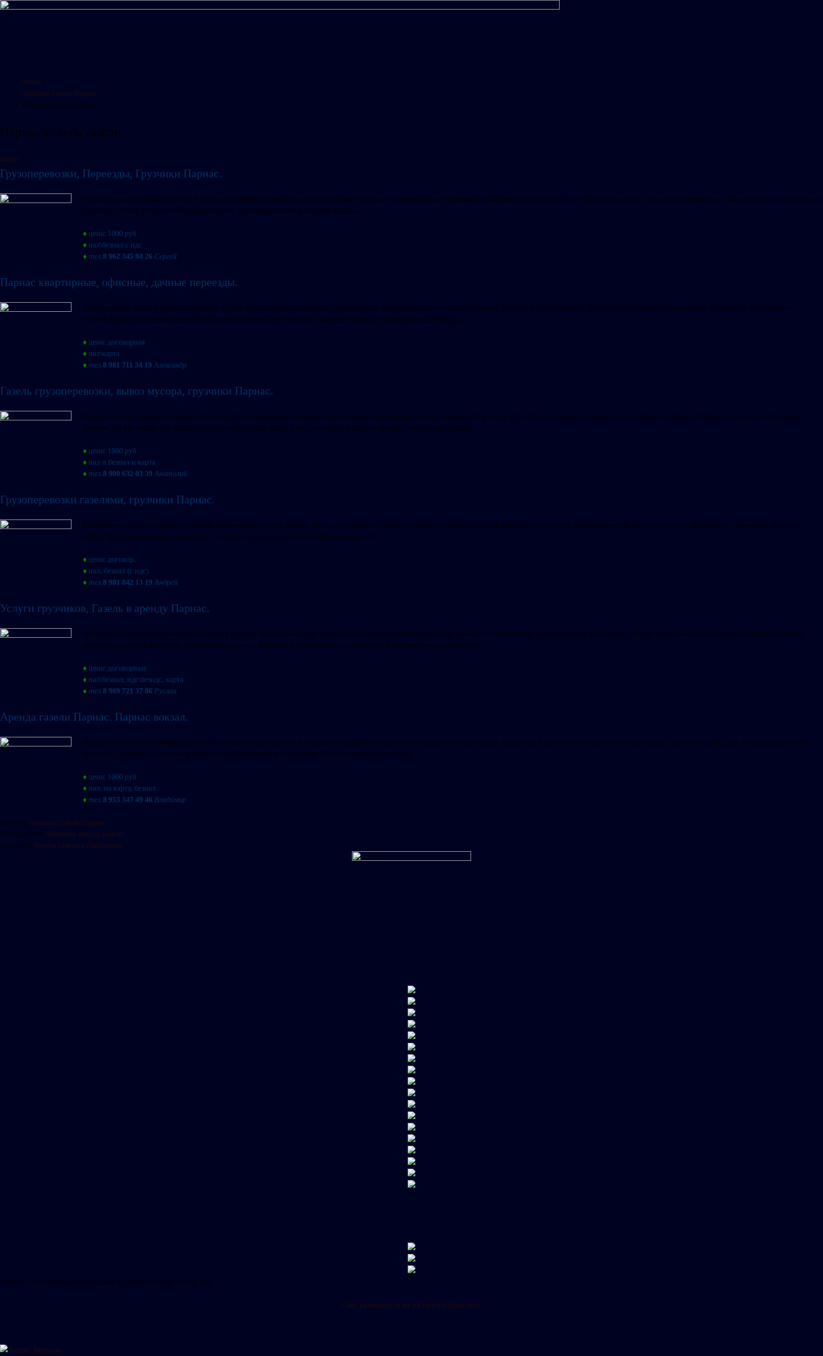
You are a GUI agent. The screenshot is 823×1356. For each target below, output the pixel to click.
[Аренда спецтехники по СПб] (280, 7)
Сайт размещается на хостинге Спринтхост (411, 1305)
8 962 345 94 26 (127, 256)
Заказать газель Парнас (67, 822)
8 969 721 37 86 (127, 691)
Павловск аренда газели (84, 834)
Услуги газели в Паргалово (77, 845)
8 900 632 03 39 (127, 473)
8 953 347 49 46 (127, 799)
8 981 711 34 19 (127, 365)
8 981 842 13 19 (127, 582)
